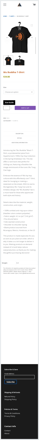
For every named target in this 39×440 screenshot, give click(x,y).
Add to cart (25, 108)
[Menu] (4, 4)
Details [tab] (19, 138)
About (6, 433)
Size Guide (9, 102)
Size (4, 87)
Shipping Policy (10, 399)
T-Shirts (15, 121)
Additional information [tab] (20, 142)
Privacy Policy (9, 416)
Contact (7, 430)
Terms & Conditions (12, 413)
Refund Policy (9, 396)
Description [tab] (19, 133)
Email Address (9, 374)
